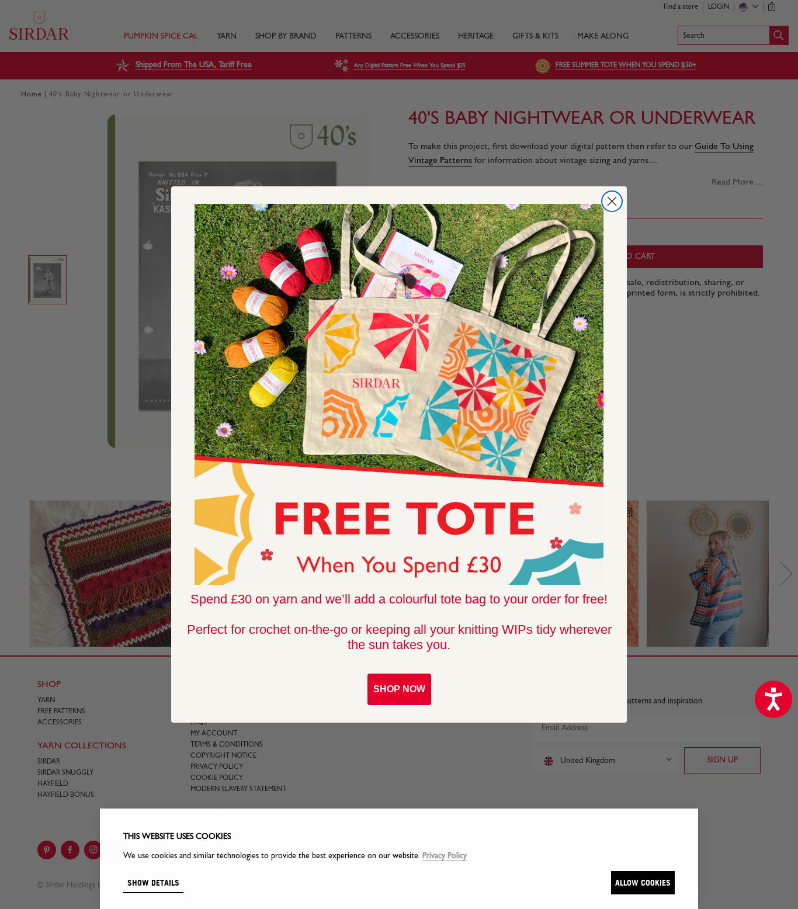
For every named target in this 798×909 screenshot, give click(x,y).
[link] (399, 394)
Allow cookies (643, 882)
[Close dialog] (612, 201)
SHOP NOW (399, 689)
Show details (153, 882)
